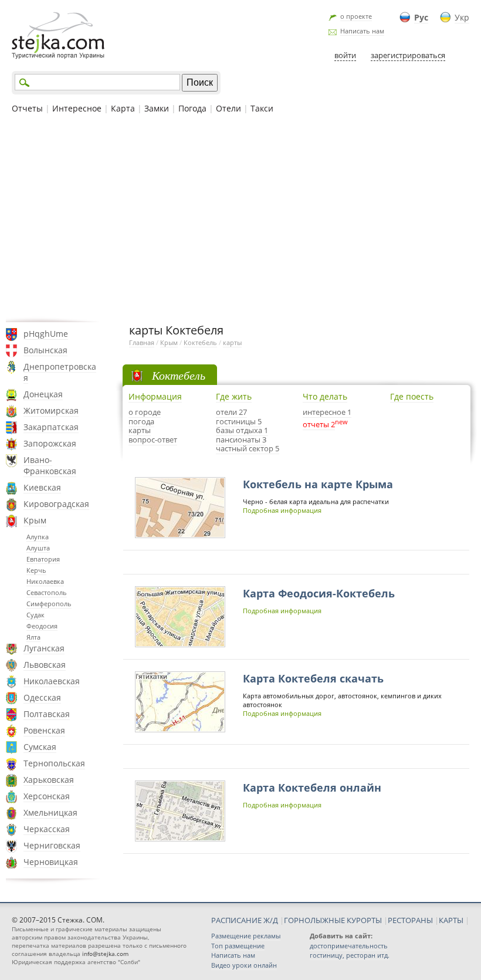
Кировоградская (56, 503)
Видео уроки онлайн (244, 965)
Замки (156, 108)
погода (141, 421)
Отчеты (27, 108)
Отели (228, 108)
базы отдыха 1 (242, 430)
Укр (462, 17)
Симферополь (49, 603)
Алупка (37, 536)
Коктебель (200, 342)
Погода (192, 108)
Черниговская (51, 845)
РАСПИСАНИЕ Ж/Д (244, 920)
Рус (421, 17)
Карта (123, 108)
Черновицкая (50, 861)
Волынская (45, 350)
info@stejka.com (105, 953)
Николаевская (51, 681)
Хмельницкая (50, 812)
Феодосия (41, 625)
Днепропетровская (59, 372)
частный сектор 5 (247, 448)
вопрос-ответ (152, 439)
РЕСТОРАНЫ (410, 920)
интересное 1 (327, 412)
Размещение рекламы (245, 935)
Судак (35, 614)
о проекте (356, 16)
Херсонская (46, 796)
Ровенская (44, 730)
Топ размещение (238, 945)
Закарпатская (51, 426)
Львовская (44, 664)
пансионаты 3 (241, 439)
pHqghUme (45, 333)
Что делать (325, 396)
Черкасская (46, 828)
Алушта (38, 547)
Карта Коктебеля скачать (313, 678)
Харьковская (48, 779)
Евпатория (43, 559)
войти (345, 55)
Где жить (234, 396)
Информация (155, 396)
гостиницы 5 (239, 421)
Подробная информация (282, 510)
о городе (144, 412)
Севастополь (46, 592)
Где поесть (411, 396)
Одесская (42, 697)
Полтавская (46, 713)
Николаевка (45, 581)
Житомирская (51, 410)
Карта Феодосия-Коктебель (319, 593)
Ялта (33, 637)
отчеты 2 (319, 424)
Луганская (44, 648)
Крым (34, 520)
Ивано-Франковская (49, 465)
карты (232, 342)
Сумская (39, 746)
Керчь (36, 570)
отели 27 (231, 412)
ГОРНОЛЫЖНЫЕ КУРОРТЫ (333, 920)
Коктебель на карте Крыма (318, 484)
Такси (261, 108)
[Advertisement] (240, 216)
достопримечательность (349, 945)
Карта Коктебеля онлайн (312, 787)
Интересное (76, 108)
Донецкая (43, 394)
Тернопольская (54, 763)
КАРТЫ (451, 920)
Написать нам (362, 30)
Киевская (42, 487)
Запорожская (49, 443)
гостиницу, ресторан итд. (349, 955)
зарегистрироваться (408, 55)
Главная (141, 342)
